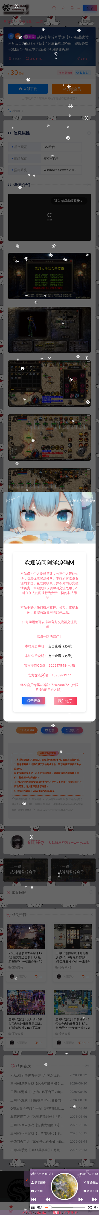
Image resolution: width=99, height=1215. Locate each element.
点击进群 (34, 700)
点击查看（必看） (60, 646)
